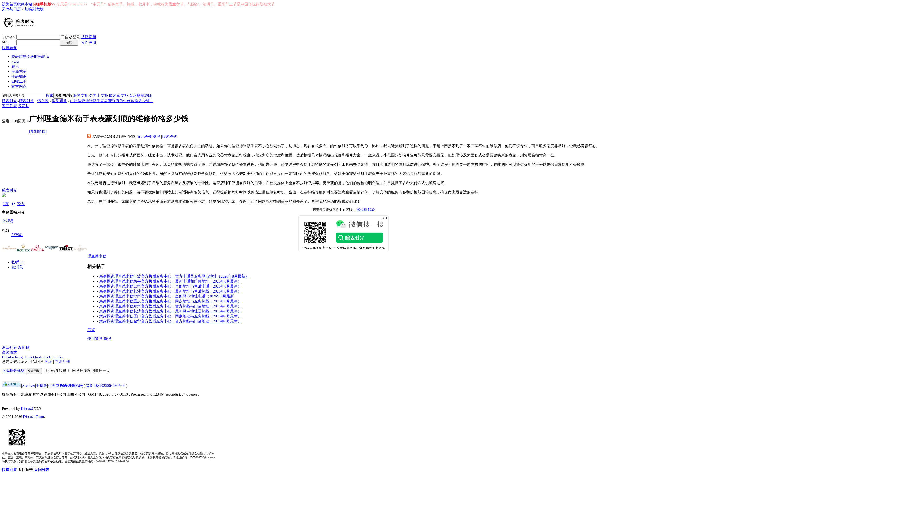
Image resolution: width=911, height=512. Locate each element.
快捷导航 (9, 48)
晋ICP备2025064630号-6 (105, 386)
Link (28, 357)
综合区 (43, 101)
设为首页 (9, 4)
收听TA (17, 262)
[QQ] (11, 386)
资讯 (15, 66)
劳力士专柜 (98, 95)
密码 (5, 42)
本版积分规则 (13, 371)
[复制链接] (38, 131)
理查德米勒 (96, 256)
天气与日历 (11, 9)
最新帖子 (19, 71)
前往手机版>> (44, 4)
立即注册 (88, 42)
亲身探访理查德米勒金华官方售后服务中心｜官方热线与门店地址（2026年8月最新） (170, 321)
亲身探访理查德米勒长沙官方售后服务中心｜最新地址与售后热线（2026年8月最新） (170, 291)
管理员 (7, 221)
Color (9, 357)
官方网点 (19, 86)
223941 (17, 235)
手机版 (41, 386)
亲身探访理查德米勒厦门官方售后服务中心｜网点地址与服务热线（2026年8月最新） (170, 316)
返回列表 (9, 106)
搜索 (49, 95)
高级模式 (9, 352)
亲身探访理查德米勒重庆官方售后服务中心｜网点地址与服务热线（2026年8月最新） (170, 301)
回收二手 (19, 81)
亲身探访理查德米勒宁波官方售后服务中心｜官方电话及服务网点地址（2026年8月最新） (174, 276)
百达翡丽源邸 (140, 95)
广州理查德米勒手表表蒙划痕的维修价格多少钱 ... (111, 101)
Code (47, 357)
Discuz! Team (33, 417)
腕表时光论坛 (71, 386)
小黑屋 (53, 386)
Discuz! (27, 409)
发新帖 (23, 106)
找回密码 (88, 37)
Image (19, 357)
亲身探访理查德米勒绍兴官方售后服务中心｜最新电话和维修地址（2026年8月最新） (170, 281)
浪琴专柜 (80, 95)
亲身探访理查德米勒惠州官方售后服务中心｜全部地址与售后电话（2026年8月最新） (170, 286)
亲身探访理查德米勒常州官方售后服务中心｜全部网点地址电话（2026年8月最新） (168, 296)
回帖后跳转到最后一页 (91, 371)
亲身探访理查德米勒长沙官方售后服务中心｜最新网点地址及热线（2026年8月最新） (170, 311)
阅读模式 (169, 137)
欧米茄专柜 (118, 95)
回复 (91, 330)
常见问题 (59, 101)
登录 (48, 362)
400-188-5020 (365, 209)
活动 (15, 61)
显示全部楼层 (148, 137)
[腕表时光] (19, 26)
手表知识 (19, 76)
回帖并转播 (56, 371)
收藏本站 (24, 4)
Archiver (28, 386)
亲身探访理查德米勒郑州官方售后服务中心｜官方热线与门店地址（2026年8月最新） (170, 306)
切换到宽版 (34, 9)
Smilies (57, 357)
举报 (107, 339)
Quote (37, 357)
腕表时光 (30, 57)
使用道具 (94, 339)
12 (13, 204)
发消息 (17, 267)
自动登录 (72, 37)
